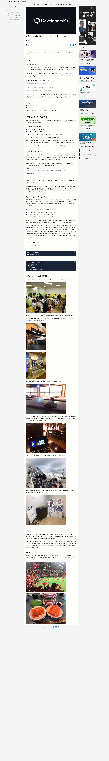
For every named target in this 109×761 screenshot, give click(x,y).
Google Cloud (51, 4)
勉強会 (69, 4)
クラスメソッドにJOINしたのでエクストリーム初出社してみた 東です (42, 87)
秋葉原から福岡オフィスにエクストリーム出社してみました (39, 90)
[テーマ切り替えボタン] (101, 1)
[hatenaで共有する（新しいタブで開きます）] (70, 45)
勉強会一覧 (87, 158)
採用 (75, 4)
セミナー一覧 (88, 150)
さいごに (8, 21)
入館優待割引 (30, 231)
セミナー (60, 4)
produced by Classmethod (21, 1)
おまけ (9, 22)
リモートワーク (29, 42)
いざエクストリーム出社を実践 (13, 19)
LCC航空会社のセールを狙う (13, 13)
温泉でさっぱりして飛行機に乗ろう (15, 15)
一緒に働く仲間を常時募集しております (50, 545)
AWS (38, 4)
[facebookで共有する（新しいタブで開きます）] (73, 45)
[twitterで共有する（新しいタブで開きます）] (75, 45)
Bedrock (45, 4)
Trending (34, 4)
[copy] (74, 252)
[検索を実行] (88, 1)
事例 (73, 4)
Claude (41, 4)
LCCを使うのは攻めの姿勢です (13, 12)
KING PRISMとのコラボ (31, 320)
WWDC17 (47, 416)
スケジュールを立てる (12, 17)
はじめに (8, 10)
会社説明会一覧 (87, 154)
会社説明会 (65, 4)
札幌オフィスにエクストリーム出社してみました (37, 83)
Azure (56, 4)
